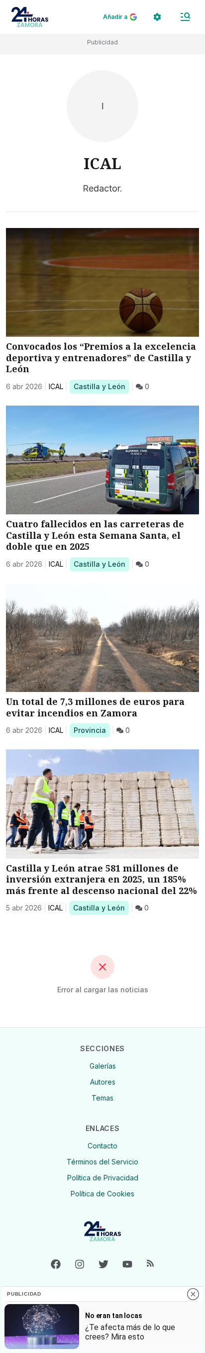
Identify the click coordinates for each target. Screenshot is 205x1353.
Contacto (102, 1145)
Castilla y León (99, 386)
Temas (102, 1098)
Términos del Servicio (102, 1161)
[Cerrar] (193, 1294)
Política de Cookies (102, 1193)
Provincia (91, 729)
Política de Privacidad (102, 1177)
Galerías (103, 1066)
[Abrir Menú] (185, 17)
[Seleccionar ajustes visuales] (157, 17)
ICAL (56, 386)
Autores (102, 1082)
